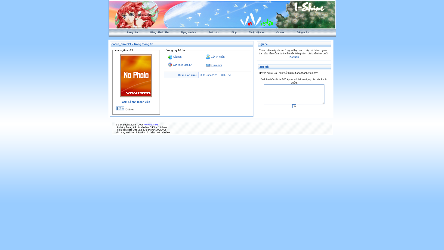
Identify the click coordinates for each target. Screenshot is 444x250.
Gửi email (216, 65)
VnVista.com (151, 124)
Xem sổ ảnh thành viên (136, 101)
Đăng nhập (303, 32)
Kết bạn (177, 56)
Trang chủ (132, 32)
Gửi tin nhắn (218, 56)
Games (280, 32)
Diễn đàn (214, 32)
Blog (234, 32)
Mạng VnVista (189, 32)
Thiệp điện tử (256, 32)
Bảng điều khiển (159, 32)
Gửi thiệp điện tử (182, 64)
